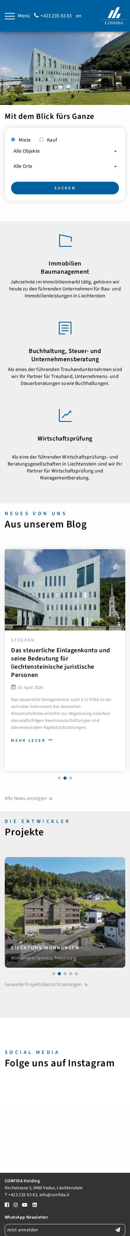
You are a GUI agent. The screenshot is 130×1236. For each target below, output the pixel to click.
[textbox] (65, 151)
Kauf (52, 140)
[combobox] (65, 149)
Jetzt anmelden (22, 1230)
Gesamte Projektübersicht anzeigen (43, 984)
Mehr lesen (28, 740)
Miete (25, 140)
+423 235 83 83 (56, 15)
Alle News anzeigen (25, 798)
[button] (59, 778)
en (78, 15)
